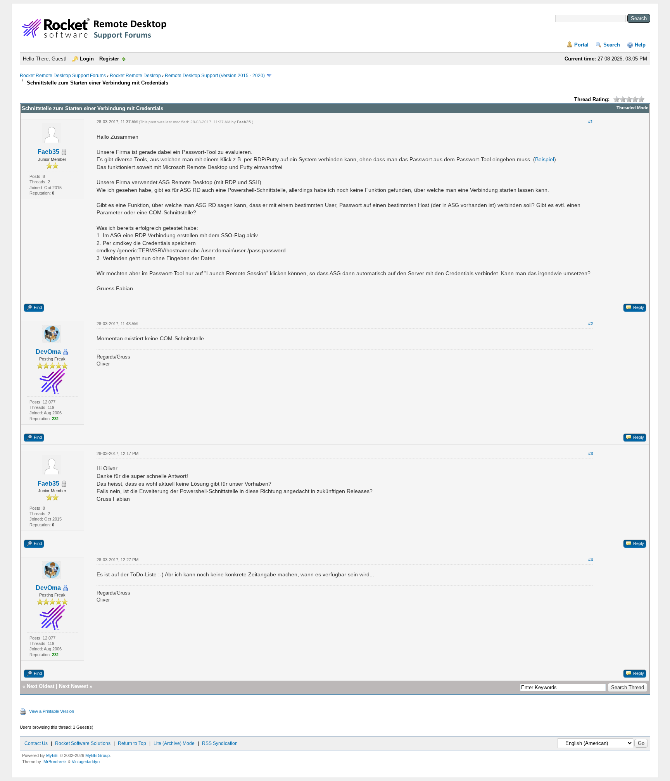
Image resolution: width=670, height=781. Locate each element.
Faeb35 (48, 151)
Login (87, 59)
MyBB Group (97, 755)
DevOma (48, 351)
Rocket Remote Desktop (135, 75)
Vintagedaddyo (86, 761)
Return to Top (132, 743)
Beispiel (544, 159)
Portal (581, 45)
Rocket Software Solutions (83, 743)
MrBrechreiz (55, 761)
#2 (590, 323)
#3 (590, 453)
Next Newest (73, 686)
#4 (590, 559)
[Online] (65, 352)
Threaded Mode (632, 107)
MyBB (51, 755)
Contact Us (36, 743)
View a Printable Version (51, 711)
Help (640, 45)
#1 (590, 121)
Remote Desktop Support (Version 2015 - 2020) (215, 75)
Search (611, 45)
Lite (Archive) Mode (174, 743)
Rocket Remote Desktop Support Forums (63, 75)
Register (109, 59)
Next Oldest (40, 686)
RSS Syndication (220, 743)
